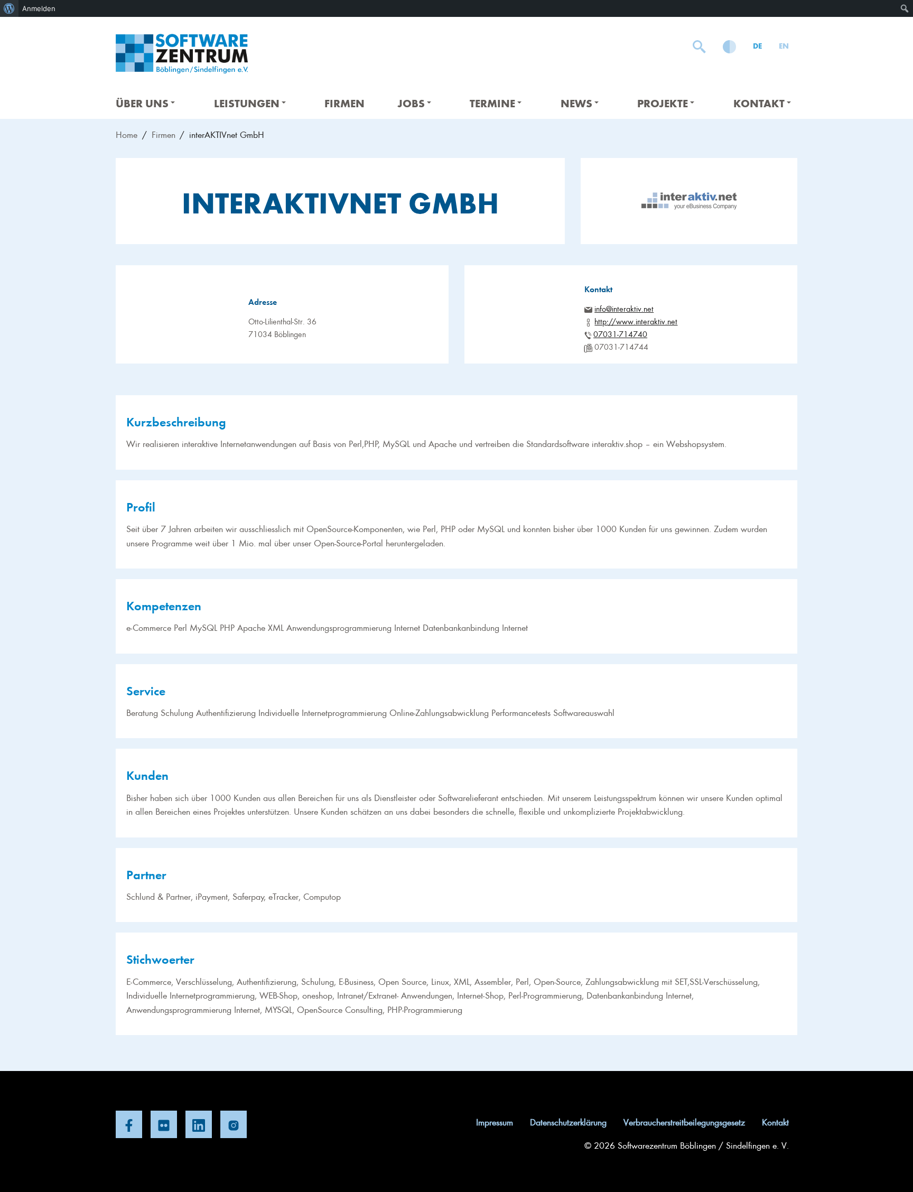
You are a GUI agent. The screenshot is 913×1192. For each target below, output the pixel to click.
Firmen (344, 102)
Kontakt (759, 102)
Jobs (411, 102)
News (576, 102)
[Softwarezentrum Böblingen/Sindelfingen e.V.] (182, 53)
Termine (492, 102)
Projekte (662, 102)
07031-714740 (620, 334)
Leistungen (247, 102)
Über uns (142, 102)
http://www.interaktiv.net (635, 321)
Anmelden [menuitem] (38, 8)
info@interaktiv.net (624, 308)
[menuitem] (9, 8)
